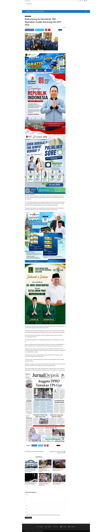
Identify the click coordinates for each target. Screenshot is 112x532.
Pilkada (30, 16)
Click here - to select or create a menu (35, 11)
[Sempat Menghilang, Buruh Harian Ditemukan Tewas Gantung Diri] (31, 477)
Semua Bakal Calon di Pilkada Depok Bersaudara (34, 451)
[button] (85, 11)
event (26, 467)
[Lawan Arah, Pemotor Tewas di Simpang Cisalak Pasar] (59, 463)
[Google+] (80, 1)
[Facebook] (78, 1)
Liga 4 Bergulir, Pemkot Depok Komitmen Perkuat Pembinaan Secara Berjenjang (30, 470)
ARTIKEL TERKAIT (30, 457)
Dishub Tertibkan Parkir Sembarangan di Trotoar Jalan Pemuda (44, 470)
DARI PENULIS (39, 457)
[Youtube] (86, 1)
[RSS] (82, 1)
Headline (30, 14)
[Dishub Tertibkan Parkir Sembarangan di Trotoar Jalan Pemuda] (45, 463)
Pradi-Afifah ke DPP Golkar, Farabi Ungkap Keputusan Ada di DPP (57, 452)
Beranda (26, 14)
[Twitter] (84, 1)
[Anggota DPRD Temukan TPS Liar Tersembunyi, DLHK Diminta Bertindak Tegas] (45, 477)
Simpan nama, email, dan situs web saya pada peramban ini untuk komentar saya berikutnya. (43, 514)
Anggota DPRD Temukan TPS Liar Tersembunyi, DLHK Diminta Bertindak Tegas (44, 484)
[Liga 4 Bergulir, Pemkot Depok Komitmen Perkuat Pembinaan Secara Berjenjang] (31, 463)
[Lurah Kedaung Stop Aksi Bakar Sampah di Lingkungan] (59, 477)
